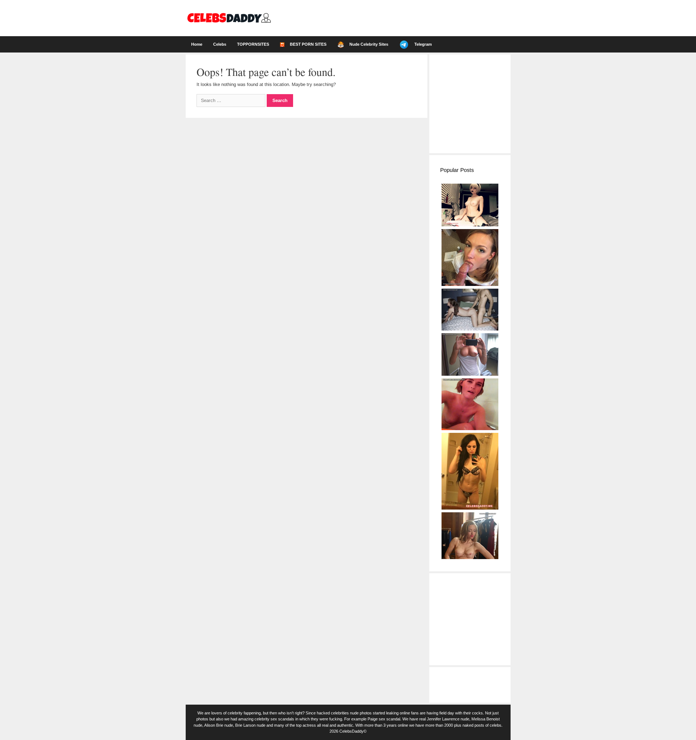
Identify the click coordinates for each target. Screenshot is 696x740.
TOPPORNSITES (253, 44)
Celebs (219, 44)
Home (196, 44)
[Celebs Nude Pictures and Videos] (229, 17)
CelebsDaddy (351, 731)
